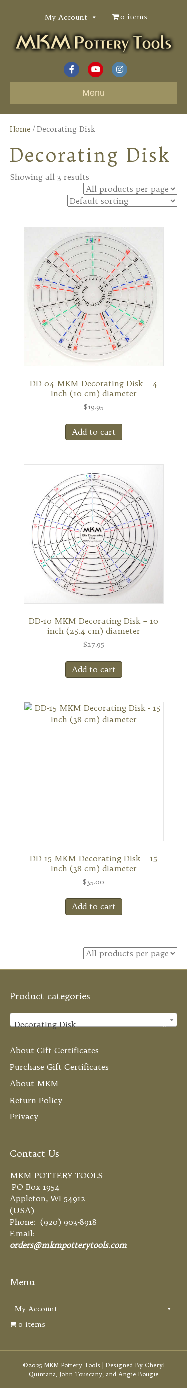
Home (20, 129)
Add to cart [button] (94, 432)
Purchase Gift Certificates (59, 1067)
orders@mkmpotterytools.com (68, 1245)
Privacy (24, 1116)
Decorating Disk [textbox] (90, 1024)
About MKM (34, 1083)
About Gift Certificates (54, 1050)
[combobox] (93, 1020)
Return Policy (36, 1100)
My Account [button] (66, 17)
